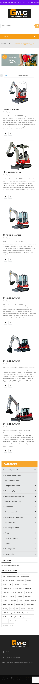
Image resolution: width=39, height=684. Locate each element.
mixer (12, 609)
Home (4, 44)
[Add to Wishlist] (5, 134)
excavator (28, 596)
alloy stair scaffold (8, 580)
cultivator (6, 592)
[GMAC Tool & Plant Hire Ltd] (20, 13)
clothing (16, 584)
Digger (5, 596)
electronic (19, 596)
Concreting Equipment (13, 491)
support (5, 621)
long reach (19, 605)
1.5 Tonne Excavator (12, 172)
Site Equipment (10, 522)
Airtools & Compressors (13, 475)
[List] (6, 75)
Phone (8, 657)
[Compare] (10, 134)
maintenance (30, 605)
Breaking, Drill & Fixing (12, 480)
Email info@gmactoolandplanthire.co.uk (19, 663)
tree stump (26, 621)
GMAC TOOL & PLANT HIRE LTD (25, 678)
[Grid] (1, 75)
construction (7, 588)
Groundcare (9, 507)
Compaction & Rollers (12, 486)
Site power (6, 617)
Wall (11, 625)
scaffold (17, 613)
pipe (17, 609)
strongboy (14, 617)
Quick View (18, 92)
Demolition (29, 592)
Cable (4, 584)
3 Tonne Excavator (11, 298)
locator (10, 605)
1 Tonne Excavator (11, 109)
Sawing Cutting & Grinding (14, 517)
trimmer (5, 625)
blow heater (20, 580)
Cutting (20, 592)
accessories (25, 576)
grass (20, 600)
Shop (11, 44)
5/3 (4, 576)
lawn (4, 605)
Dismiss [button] (36, 2)
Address (9, 652)
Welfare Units (9, 554)
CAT (10, 584)
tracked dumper (15, 621)
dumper (11, 596)
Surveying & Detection (12, 528)
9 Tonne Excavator (11, 424)
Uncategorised (10, 549)
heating (33, 600)
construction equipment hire (22, 588)
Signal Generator (27, 613)
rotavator (30, 609)
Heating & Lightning (11, 512)
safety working (7, 613)
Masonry (5, 609)
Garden (5, 600)
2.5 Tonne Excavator (12, 235)
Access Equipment (11, 470)
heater (27, 600)
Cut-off (13, 592)
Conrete (24, 584)
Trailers (7, 544)
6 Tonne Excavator (11, 361)
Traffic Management (12, 538)
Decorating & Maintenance (14, 496)
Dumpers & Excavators (13, 501)
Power (23, 609)
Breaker (28, 580)
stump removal (25, 617)
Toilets (7, 533)
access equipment (13, 576)
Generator (13, 600)
